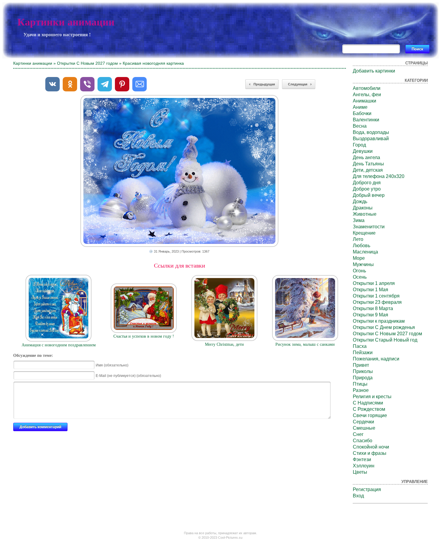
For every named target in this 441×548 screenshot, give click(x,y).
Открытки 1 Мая (370, 289)
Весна (360, 126)
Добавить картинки (374, 70)
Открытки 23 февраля (377, 302)
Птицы (360, 384)
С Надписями (368, 402)
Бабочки (362, 113)
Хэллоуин (363, 465)
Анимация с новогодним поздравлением (59, 345)
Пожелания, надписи (376, 358)
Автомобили (366, 88)
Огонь (359, 270)
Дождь (360, 201)
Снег (358, 434)
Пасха (360, 346)
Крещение (364, 232)
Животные (364, 214)
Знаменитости (369, 226)
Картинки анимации (66, 22)
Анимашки (364, 100)
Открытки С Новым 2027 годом (87, 63)
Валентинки (366, 119)
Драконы (363, 207)
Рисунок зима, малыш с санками (305, 344)
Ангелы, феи (367, 94)
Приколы (363, 371)
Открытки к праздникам (379, 321)
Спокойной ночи (371, 446)
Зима (358, 220)
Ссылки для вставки (179, 265)
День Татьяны (368, 163)
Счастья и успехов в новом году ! (143, 336)
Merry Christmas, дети (224, 344)
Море (359, 258)
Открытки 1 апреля (374, 283)
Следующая (297, 84)
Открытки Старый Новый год (385, 339)
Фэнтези (362, 459)
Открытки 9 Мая (370, 314)
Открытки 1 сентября (376, 295)
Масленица (365, 251)
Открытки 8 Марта (373, 308)
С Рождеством (369, 409)
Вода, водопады (371, 132)
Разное (361, 390)
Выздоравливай (371, 138)
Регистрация (367, 489)
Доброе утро (367, 188)
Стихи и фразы (369, 453)
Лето (358, 239)
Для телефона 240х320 (378, 176)
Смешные (364, 428)
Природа (363, 377)
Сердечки (363, 421)
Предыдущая (264, 84)
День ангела (366, 157)
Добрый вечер (369, 195)
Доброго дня (367, 182)
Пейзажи (363, 352)
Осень (360, 277)
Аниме (360, 107)
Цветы (360, 472)
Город (359, 144)
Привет (361, 365)
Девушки (363, 151)
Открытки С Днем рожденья (384, 327)
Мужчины (363, 264)
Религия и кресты (372, 396)
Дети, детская (368, 170)
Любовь (361, 245)
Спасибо (362, 440)
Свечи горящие (370, 415)
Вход (358, 495)
